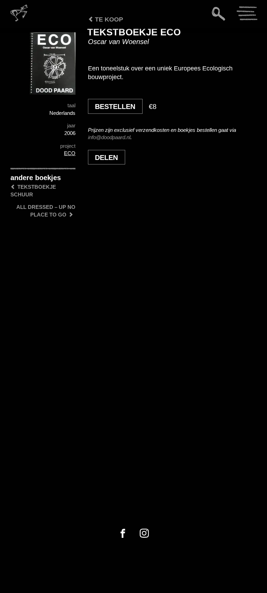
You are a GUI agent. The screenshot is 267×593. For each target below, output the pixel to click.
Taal (71, 105)
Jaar (71, 125)
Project (67, 146)
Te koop (108, 19)
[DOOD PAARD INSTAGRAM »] (144, 534)
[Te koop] (74, 38)
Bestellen (115, 106)
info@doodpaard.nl (109, 137)
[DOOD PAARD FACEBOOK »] (123, 534)
